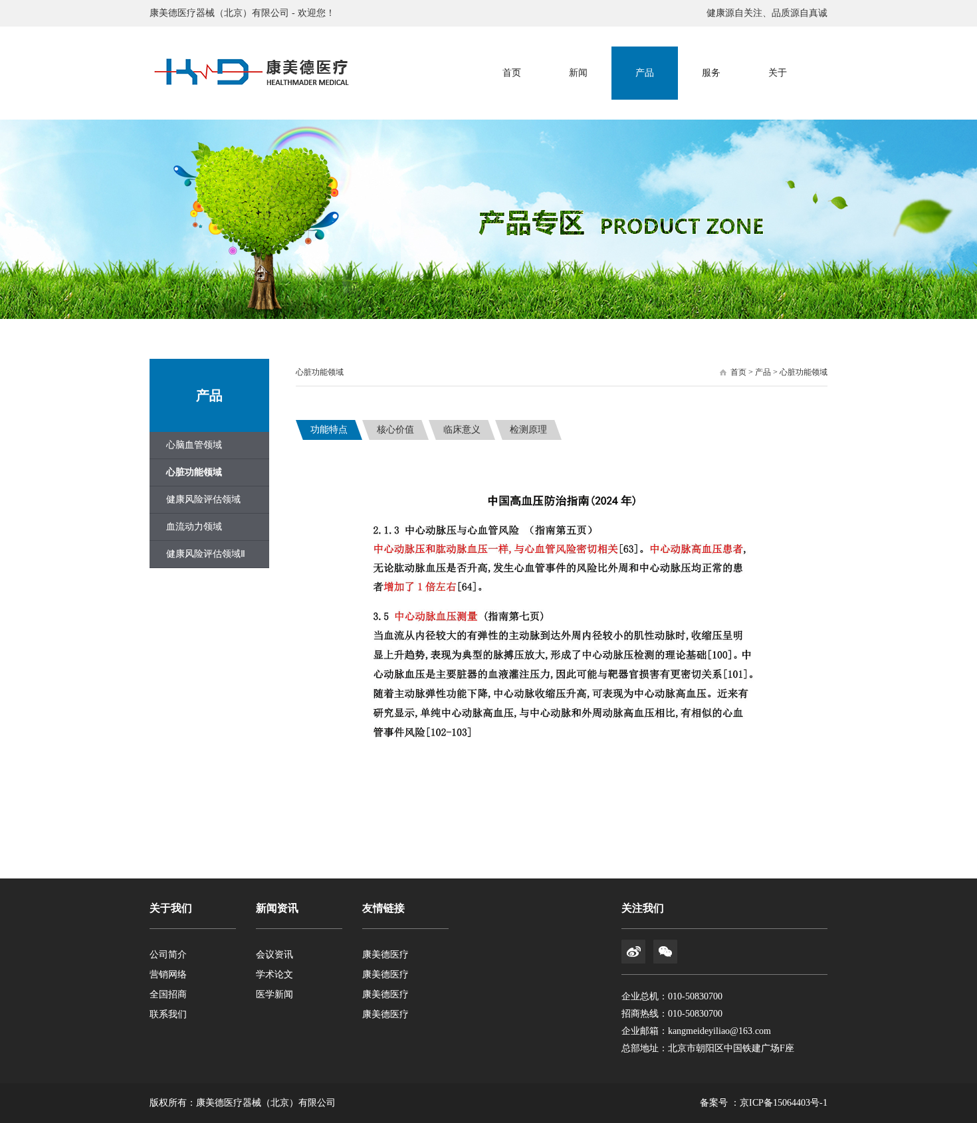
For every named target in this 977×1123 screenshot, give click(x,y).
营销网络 (168, 974)
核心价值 (395, 430)
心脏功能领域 (194, 472)
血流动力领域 (194, 527)
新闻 (578, 73)
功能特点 (329, 430)
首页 (511, 73)
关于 (777, 73)
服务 (711, 73)
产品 (644, 73)
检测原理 (528, 430)
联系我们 (168, 1014)
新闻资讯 (277, 908)
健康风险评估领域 (203, 499)
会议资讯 (274, 955)
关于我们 (171, 908)
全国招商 (168, 994)
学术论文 (274, 974)
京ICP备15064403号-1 (783, 1103)
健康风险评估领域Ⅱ (205, 554)
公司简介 (168, 955)
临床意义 (462, 430)
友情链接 (383, 908)
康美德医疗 (385, 955)
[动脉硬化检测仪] (249, 73)
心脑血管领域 (194, 445)
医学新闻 (274, 994)
